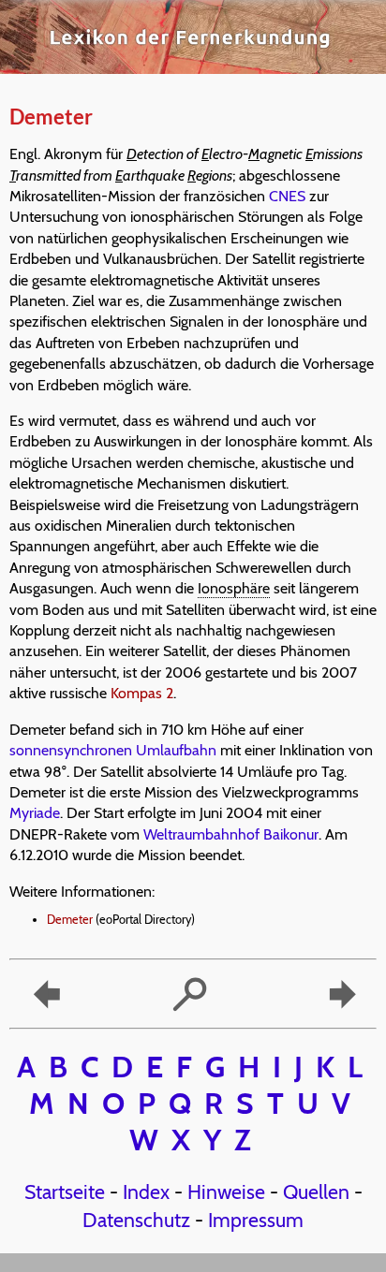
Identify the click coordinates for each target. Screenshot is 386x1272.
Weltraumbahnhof (201, 834)
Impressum (256, 1219)
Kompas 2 (142, 693)
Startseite (64, 1191)
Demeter (70, 920)
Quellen (316, 1191)
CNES (287, 196)
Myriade (34, 813)
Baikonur (291, 834)
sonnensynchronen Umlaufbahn (112, 750)
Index (146, 1191)
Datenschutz (136, 1219)
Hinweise (226, 1191)
